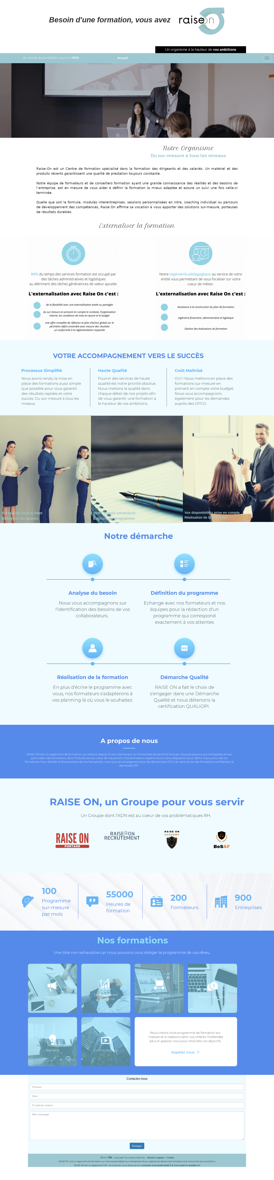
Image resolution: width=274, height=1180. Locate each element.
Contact (170, 1157)
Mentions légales (155, 1157)
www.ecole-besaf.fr (161, 1165)
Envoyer (137, 1145)
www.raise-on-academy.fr (187, 1165)
